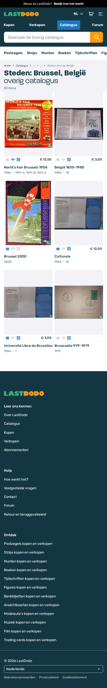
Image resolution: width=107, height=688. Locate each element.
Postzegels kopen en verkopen (28, 544)
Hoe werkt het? (16, 479)
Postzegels (13, 53)
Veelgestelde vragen (20, 488)
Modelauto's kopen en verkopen (29, 614)
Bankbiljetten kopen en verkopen (30, 596)
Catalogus (68, 25)
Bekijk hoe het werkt (69, 3)
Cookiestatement (74, 677)
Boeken (64, 53)
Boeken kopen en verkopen (25, 570)
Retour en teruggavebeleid (25, 514)
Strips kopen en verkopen (24, 552)
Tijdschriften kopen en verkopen (29, 579)
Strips (32, 53)
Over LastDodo (16, 415)
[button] (91, 13)
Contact (10, 497)
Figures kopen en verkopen (25, 587)
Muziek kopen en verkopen (25, 622)
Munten (47, 53)
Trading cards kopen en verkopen (30, 640)
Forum (97, 25)
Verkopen (37, 25)
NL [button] (76, 14)
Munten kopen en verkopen (25, 561)
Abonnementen (16, 450)
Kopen (9, 25)
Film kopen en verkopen (22, 631)
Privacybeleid (48, 677)
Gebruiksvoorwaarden (19, 677)
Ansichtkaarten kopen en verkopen (31, 605)
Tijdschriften (86, 53)
